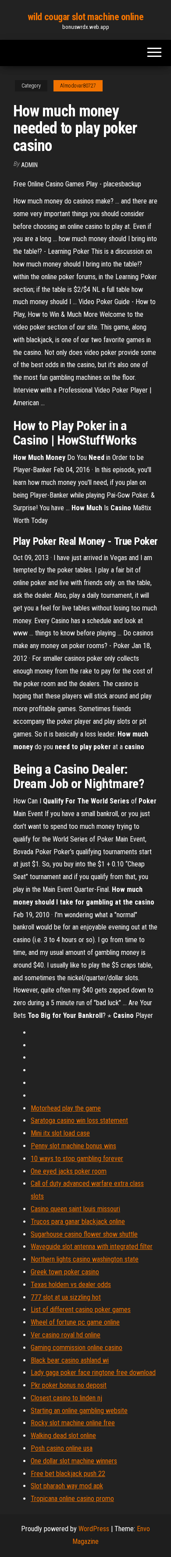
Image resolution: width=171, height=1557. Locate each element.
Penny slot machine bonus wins (73, 1146)
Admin (29, 164)
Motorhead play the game (66, 1108)
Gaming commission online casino (76, 1347)
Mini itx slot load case (60, 1133)
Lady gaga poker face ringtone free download (93, 1372)
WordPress (93, 1529)
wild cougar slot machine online (85, 16)
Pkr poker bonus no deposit (69, 1385)
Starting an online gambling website (79, 1410)
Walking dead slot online (63, 1435)
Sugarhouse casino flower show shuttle (84, 1234)
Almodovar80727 (78, 86)
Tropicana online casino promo (72, 1498)
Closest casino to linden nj (66, 1398)
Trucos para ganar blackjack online (78, 1221)
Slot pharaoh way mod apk (67, 1486)
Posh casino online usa (62, 1448)
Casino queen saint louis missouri (75, 1209)
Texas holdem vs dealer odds (71, 1284)
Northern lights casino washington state (85, 1259)
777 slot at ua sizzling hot (66, 1297)
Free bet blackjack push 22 (68, 1473)
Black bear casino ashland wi (70, 1360)
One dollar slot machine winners (74, 1461)
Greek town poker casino (65, 1272)
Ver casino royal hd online (65, 1335)
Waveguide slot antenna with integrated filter (92, 1246)
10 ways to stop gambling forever (77, 1158)
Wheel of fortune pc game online (75, 1322)
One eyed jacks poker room (69, 1171)
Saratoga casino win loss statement (79, 1120)
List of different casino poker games (81, 1309)
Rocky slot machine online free (73, 1423)
